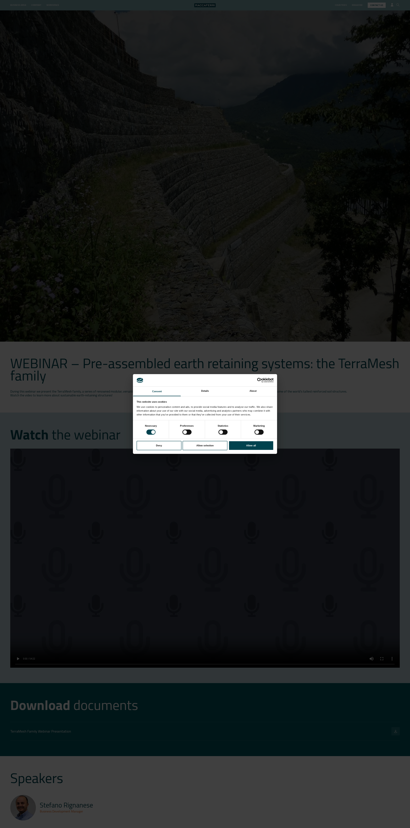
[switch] (187, 432)
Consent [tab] (157, 391)
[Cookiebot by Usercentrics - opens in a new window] (260, 380)
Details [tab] (205, 390)
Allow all (251, 445)
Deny (159, 445)
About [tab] (253, 390)
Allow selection (205, 445)
